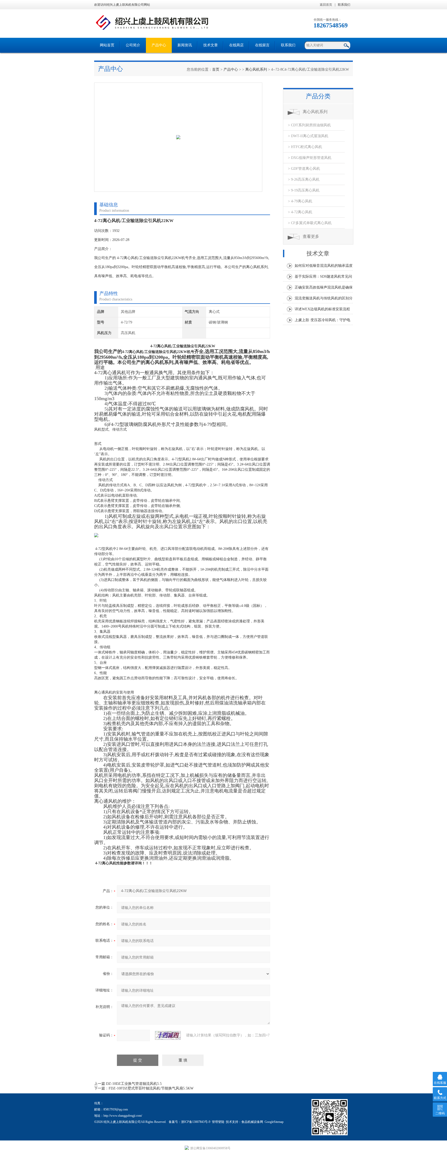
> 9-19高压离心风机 (303, 190)
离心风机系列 (256, 69)
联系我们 (344, 4)
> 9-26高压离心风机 (303, 179)
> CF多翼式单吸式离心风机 (310, 223)
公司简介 (133, 45)
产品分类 (318, 96)
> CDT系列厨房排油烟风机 (309, 125)
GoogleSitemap (274, 1122)
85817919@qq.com (115, 1109)
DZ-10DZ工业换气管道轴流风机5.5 (134, 1084)
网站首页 (107, 45)
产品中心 (159, 45)
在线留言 (262, 45)
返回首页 (326, 4)
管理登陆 (218, 1122)
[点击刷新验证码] (168, 1035)
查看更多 (311, 236)
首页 (215, 69)
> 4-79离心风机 (300, 201)
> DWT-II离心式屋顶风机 (308, 136)
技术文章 (210, 45)
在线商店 (236, 45)
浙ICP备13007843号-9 (195, 1122)
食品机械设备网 (252, 1122)
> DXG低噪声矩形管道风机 (309, 158)
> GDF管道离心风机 (304, 169)
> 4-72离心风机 (300, 212)
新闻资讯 (184, 45)
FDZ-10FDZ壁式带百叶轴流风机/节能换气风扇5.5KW (151, 1088)
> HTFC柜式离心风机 (305, 147)
